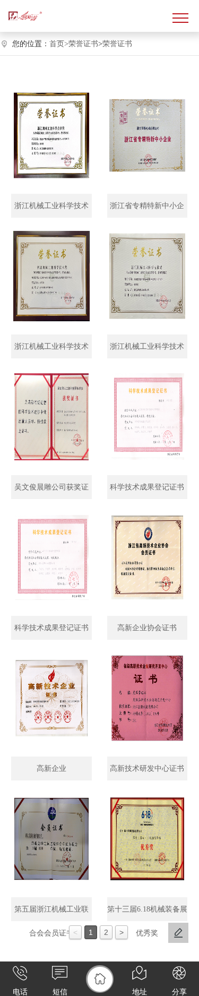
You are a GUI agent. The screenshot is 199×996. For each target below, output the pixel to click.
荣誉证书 (83, 44)
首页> (58, 44)
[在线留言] (178, 933)
